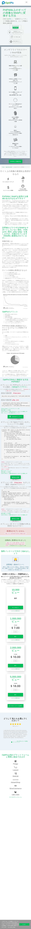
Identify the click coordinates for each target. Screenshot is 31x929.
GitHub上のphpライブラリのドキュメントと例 (10, 408)
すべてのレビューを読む (22, 741)
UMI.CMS (15, 795)
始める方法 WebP (9, 167)
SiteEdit (15, 776)
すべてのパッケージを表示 (15, 706)
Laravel (15, 770)
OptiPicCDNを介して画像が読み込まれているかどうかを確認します (14, 411)
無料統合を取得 (15, 477)
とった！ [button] (24, 924)
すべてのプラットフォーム (15, 797)
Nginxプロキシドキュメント (6, 470)
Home (3, 167)
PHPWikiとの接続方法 (15, 161)
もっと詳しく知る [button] (11, 927)
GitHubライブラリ (19, 387)
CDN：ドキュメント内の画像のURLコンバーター (10, 412)
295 (15, 27)
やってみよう (15, 607)
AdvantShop (15, 782)
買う (15, 636)
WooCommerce (15, 788)
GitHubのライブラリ (17, 416)
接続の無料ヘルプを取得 (6, 410)
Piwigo (15, 764)
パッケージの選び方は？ (15, 610)
